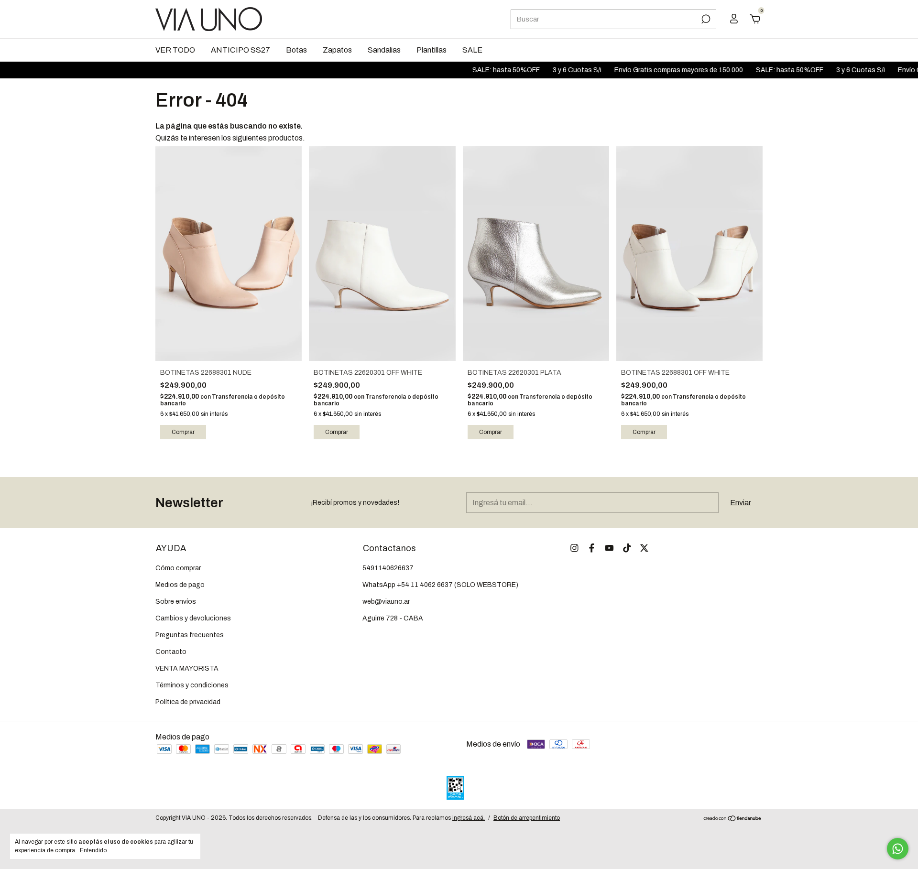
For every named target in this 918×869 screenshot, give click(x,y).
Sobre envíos (175, 601)
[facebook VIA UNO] (591, 548)
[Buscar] (705, 19)
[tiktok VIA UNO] (627, 548)
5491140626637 (388, 568)
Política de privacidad (187, 702)
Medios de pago (180, 584)
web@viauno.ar (386, 601)
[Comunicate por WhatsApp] (897, 848)
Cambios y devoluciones (193, 618)
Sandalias (384, 50)
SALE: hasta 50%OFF (484, 70)
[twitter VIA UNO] (644, 548)
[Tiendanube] (733, 819)
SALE (472, 50)
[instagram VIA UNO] (574, 548)
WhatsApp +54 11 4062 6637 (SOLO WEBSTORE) (440, 584)
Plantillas (431, 50)
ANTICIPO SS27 (240, 50)
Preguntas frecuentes (189, 635)
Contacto (170, 651)
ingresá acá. (468, 818)
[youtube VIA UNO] (609, 548)
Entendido (93, 850)
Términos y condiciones (192, 685)
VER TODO (175, 50)
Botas (296, 50)
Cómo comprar (178, 568)
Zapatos (337, 50)
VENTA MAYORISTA (187, 668)
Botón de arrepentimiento (526, 818)
